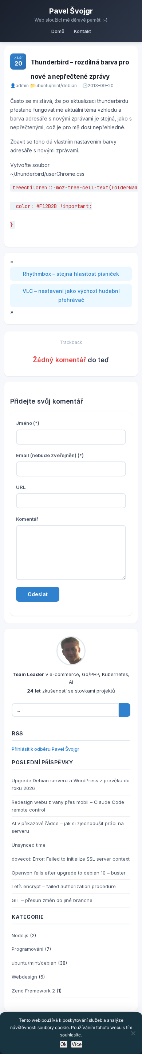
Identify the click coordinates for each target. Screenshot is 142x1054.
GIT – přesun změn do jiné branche (52, 900)
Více (77, 1044)
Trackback (71, 342)
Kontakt (82, 31)
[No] (133, 1033)
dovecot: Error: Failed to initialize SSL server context (71, 859)
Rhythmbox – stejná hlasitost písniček (71, 274)
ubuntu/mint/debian (56, 85)
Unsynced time (29, 845)
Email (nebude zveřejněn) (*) (50, 455)
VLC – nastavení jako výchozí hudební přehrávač (71, 295)
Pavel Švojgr (70, 11)
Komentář (27, 519)
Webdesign (24, 977)
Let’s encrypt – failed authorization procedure (64, 886)
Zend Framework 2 (33, 991)
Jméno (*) (27, 423)
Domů (57, 31)
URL (20, 487)
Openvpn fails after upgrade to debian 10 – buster (69, 873)
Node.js (20, 935)
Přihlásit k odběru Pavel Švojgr (45, 749)
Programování (27, 949)
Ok (63, 1044)
